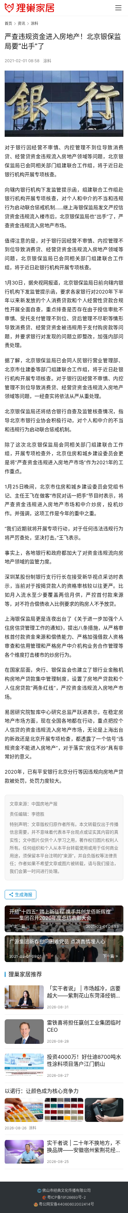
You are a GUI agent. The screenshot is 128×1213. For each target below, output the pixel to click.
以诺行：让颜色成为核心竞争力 (42, 1091)
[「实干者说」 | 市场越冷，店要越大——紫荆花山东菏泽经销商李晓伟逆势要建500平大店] (24, 997)
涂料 (47, 60)
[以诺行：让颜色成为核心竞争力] (64, 1110)
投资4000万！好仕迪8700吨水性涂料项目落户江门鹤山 (84, 1060)
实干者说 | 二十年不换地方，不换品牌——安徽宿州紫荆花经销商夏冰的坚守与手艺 (84, 1147)
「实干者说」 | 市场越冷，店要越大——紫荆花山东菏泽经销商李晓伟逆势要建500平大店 (84, 992)
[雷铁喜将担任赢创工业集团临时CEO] (24, 1031)
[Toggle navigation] (118, 7)
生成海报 (23, 894)
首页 (8, 23)
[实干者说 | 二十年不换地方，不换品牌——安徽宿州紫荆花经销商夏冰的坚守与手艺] (24, 1152)
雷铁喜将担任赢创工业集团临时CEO (84, 1026)
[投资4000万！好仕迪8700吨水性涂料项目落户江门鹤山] (24, 1065)
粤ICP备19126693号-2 (66, 1197)
